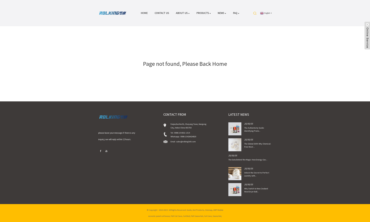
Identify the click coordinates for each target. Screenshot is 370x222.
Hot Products (198, 210)
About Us (182, 13)
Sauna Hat (217, 216)
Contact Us (162, 13)
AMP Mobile (218, 210)
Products (202, 13)
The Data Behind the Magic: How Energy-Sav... (247, 159)
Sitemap (208, 210)
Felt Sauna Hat (197, 216)
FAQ (235, 13)
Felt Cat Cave (176, 216)
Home (144, 13)
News (221, 13)
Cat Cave (208, 216)
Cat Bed (186, 216)
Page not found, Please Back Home (185, 63)
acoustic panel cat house (159, 216)
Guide (189, 210)
